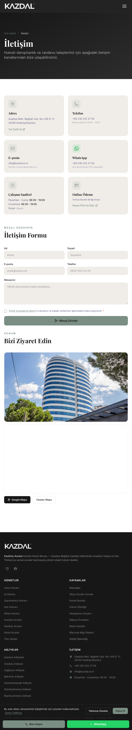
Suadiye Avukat (13, 619)
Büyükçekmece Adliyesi (17, 695)
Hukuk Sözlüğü (77, 606)
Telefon (71, 264)
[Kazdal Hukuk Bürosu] (18, 546)
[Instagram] (7, 569)
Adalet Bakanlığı (78, 638)
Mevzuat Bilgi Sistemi (81, 632)
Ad (5, 248)
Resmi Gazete (77, 626)
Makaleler (74, 587)
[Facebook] (15, 569)
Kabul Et (120, 710)
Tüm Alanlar (10, 638)
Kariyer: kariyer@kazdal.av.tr (22, 167)
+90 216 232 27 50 (83, 118)
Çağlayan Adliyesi (14, 670)
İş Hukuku (9, 594)
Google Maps (19, 499)
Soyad (71, 248)
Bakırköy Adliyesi (13, 676)
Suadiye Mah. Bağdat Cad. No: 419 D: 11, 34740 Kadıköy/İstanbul (97, 658)
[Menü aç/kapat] (124, 6)
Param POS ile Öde (83, 205)
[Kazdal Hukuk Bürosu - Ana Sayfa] (19, 6)
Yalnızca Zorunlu (98, 710)
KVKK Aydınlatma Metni (22, 310)
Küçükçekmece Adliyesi (17, 689)
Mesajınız (9, 279)
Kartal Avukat (11, 632)
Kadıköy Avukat (13, 626)
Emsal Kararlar (77, 600)
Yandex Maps (44, 499)
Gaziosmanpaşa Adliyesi (17, 682)
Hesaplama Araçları (80, 613)
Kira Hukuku (11, 606)
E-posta (8, 264)
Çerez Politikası (13, 712)
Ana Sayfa (10, 33)
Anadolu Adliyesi (13, 663)
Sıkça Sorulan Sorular (81, 594)
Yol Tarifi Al (15, 129)
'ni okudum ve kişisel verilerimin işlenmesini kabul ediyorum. (56, 310)
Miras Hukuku (12, 613)
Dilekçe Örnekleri (79, 619)
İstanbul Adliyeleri (14, 657)
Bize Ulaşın (35, 724)
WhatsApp (100, 724)
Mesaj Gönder (68, 320)
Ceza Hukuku (11, 587)
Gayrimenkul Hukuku (15, 600)
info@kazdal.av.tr (18, 163)
